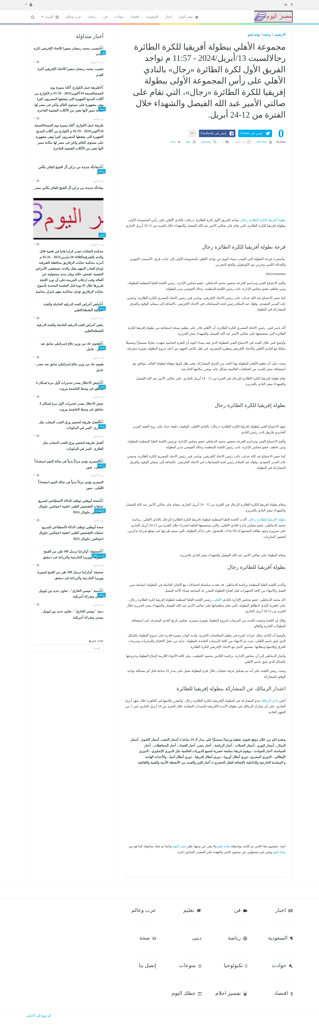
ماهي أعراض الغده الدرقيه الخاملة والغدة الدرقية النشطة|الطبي (70, 328)
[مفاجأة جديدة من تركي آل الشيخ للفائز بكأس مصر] (68, 170)
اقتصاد (135, 16)
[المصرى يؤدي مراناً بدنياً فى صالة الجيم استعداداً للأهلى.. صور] (68, 464)
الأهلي (217, 599)
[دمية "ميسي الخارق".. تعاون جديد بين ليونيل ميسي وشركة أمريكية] (68, 594)
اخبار (168, 16)
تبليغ (188, 141)
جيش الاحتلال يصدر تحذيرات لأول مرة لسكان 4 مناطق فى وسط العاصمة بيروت (71, 406)
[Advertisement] (205, 188)
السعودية (152, 16)
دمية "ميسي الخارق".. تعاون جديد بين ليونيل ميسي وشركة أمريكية (73, 614)
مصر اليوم (186, 16)
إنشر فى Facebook (213, 133)
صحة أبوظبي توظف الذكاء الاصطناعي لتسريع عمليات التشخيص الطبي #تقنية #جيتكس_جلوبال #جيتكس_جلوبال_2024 (71, 533)
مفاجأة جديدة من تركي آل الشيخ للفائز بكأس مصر (69, 188)
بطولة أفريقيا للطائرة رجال (267, 519)
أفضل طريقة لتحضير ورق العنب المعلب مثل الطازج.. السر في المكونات (73, 446)
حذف (173, 141)
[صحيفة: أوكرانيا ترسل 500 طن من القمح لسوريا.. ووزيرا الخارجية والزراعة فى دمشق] (68, 554)
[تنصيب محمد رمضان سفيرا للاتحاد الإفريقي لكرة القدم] (68, 51)
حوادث (119, 16)
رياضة (92, 16)
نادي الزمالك (269, 700)
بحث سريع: (95, 640)
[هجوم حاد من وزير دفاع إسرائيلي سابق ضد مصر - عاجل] (68, 346)
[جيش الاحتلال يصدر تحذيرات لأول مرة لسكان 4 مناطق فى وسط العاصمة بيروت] (68, 386)
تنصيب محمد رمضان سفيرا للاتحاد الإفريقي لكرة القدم (70, 72)
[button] (28, 4)
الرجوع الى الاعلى (38, 1016)
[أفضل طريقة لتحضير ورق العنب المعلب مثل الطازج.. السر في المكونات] (68, 425)
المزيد (49, 16)
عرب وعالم (73, 16)
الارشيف (280, 34)
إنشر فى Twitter (251, 133)
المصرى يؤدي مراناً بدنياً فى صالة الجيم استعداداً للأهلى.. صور (70, 485)
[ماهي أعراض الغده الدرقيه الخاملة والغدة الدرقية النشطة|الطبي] (68, 307)
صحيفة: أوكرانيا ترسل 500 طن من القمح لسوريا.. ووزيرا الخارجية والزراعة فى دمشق (69, 575)
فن (105, 16)
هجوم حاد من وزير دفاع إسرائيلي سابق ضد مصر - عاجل (69, 367)
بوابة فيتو (254, 34)
